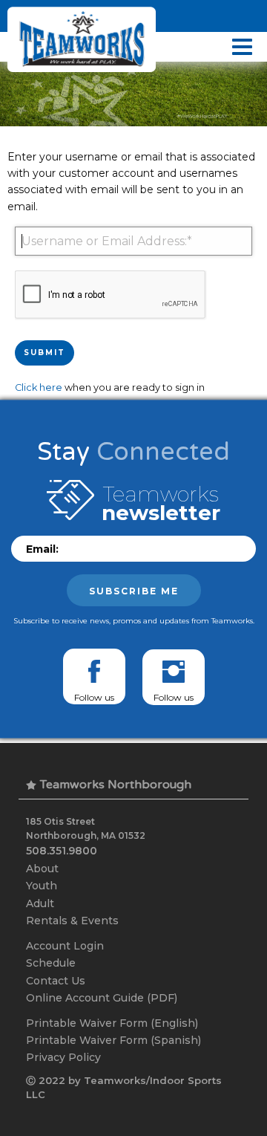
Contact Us (55, 980)
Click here (38, 387)
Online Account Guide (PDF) (101, 997)
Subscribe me (134, 591)
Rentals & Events (72, 920)
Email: (42, 549)
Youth (41, 885)
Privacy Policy (63, 1057)
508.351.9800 (61, 850)
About (42, 868)
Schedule (51, 963)
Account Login (65, 945)
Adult (40, 903)
